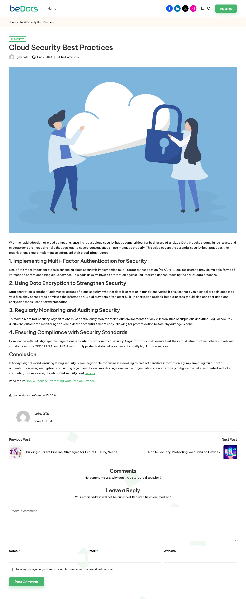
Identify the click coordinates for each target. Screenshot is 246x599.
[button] (226, 9)
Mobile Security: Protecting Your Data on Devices (60, 381)
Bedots (90, 373)
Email (93, 551)
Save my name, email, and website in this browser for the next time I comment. (65, 569)
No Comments (70, 57)
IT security (17, 39)
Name (14, 551)
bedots (41, 413)
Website (170, 551)
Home (12, 22)
